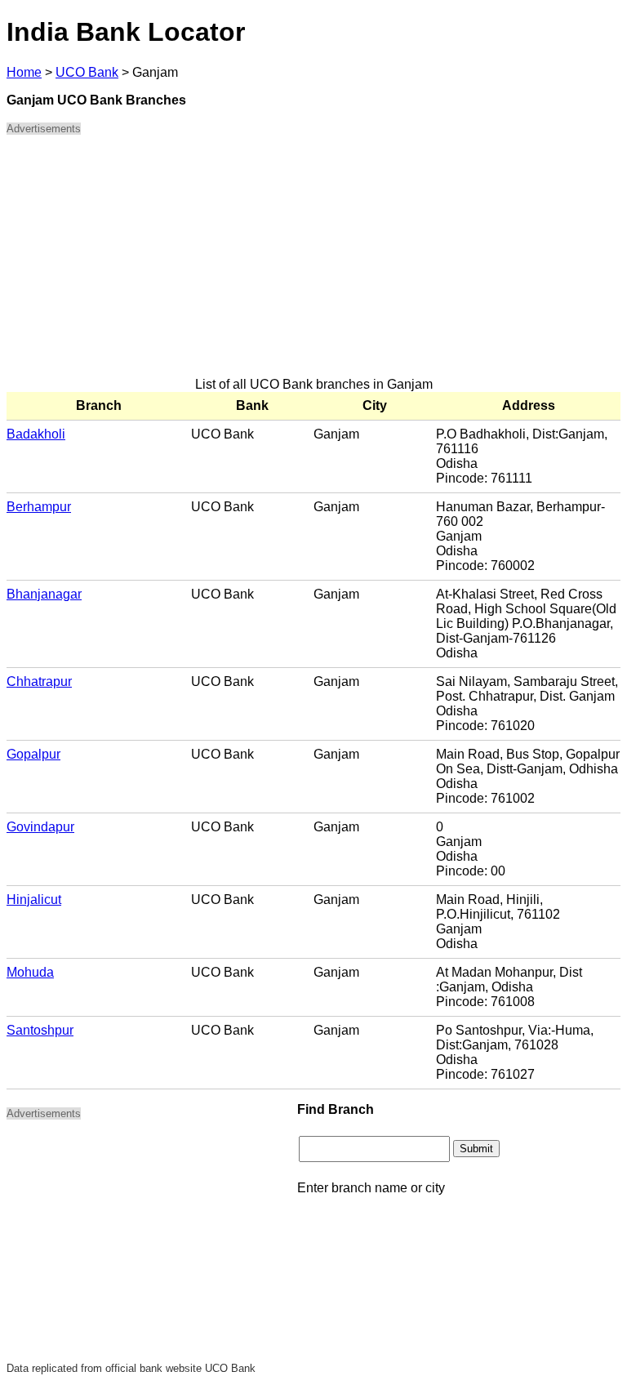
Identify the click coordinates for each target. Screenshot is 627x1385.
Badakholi (36, 434)
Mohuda (30, 972)
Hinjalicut (34, 899)
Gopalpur (33, 754)
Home (24, 72)
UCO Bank (87, 72)
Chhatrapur (39, 681)
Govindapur (40, 827)
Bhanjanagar (44, 594)
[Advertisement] (313, 263)
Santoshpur (40, 1030)
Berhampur (39, 507)
